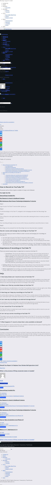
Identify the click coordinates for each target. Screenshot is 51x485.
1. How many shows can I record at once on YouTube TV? (16, 175)
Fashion (7, 10)
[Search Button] (11, 103)
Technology (6, 77)
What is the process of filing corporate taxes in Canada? (17, 439)
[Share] (25, 149)
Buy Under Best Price (10, 15)
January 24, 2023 (4, 404)
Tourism (7, 12)
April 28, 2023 (3, 394)
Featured (7, 22)
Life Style (5, 9)
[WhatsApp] (25, 145)
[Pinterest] (25, 139)
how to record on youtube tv (10, 361)
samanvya (3, 393)
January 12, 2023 (4, 424)
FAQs (4, 173)
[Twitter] (25, 134)
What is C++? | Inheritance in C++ (9, 429)
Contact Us (5, 3)
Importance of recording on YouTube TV (12, 172)
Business (5, 6)
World (6, 25)
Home (4, 4)
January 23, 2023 (4, 414)
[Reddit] (25, 141)
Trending (7, 23)
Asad (8, 88)
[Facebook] (25, 132)
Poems (7, 16)
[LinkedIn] (25, 143)
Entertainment (9, 20)
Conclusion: (5, 184)
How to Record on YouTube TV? (10, 164)
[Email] (25, 136)
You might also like (9, 166)
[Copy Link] (25, 147)
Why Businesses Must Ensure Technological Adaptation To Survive (18, 170)
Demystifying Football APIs (10, 167)
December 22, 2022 (4, 434)
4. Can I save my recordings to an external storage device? (17, 178)
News (4, 19)
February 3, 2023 (4, 89)
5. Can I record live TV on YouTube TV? (12, 180)
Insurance (7, 7)
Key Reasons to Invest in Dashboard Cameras (14, 168)
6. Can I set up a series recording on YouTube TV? (15, 181)
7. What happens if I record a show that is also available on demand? (19, 182)
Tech (4, 26)
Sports (1, 387)
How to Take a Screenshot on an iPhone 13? (12, 420)
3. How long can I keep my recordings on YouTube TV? (16, 177)
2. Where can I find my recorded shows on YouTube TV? (16, 176)
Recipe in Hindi (9, 18)
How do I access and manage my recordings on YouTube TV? (17, 171)
